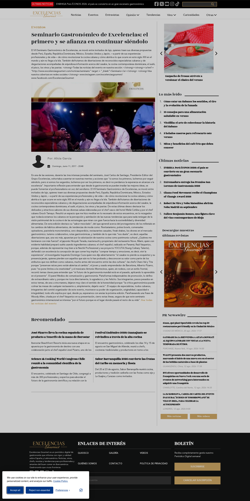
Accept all (15, 490)
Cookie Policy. (60, 481)
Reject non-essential (39, 490)
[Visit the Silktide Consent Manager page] (81, 490)
